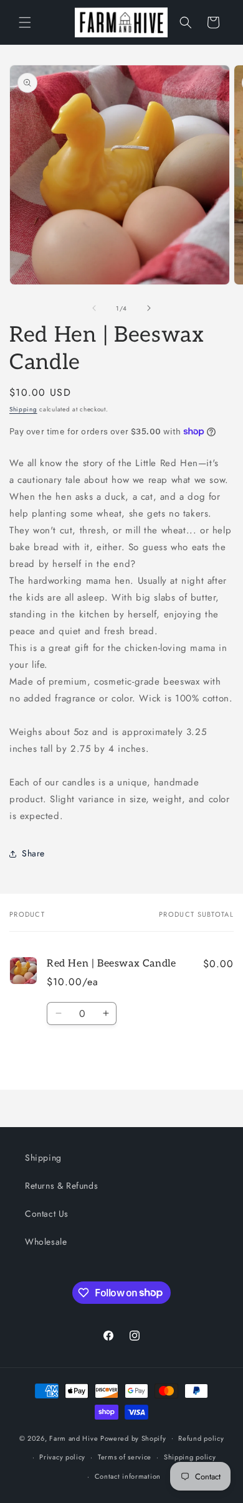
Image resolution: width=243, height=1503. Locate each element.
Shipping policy (190, 1457)
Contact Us (47, 1213)
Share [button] (33, 853)
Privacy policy (62, 1457)
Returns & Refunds (61, 1185)
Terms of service (124, 1457)
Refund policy (201, 1438)
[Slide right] (149, 308)
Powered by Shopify (133, 1438)
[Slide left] (94, 308)
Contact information (128, 1476)
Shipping (23, 409)
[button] (25, 22)
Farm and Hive (73, 1438)
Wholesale (46, 1241)
